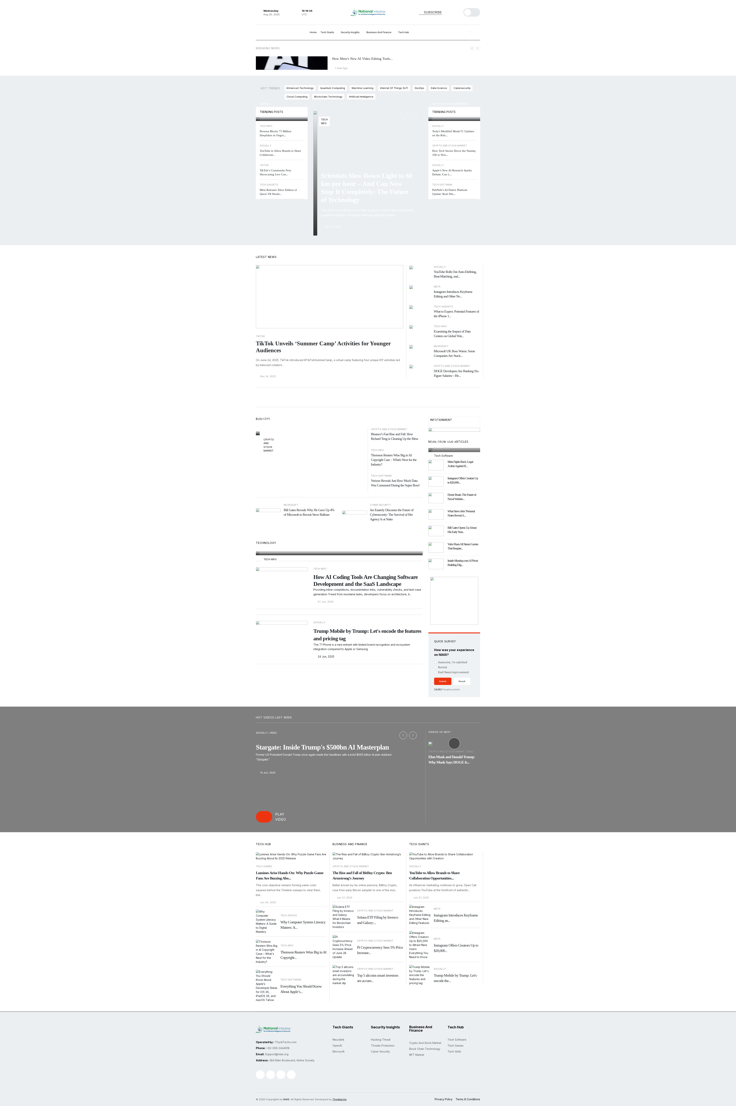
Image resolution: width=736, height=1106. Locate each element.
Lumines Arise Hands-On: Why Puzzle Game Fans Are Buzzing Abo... (289, 875)
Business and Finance (379, 32)
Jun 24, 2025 (267, 902)
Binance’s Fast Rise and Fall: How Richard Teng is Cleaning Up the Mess (394, 436)
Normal (442, 667)
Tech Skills (454, 1051)
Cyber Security (380, 1051)
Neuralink (338, 1039)
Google (265, 103)
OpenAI (337, 1045)
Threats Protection (382, 1045)
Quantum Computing (332, 87)
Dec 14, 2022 (332, 226)
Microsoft (338, 1051)
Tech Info (377, 450)
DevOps (419, 87)
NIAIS (286, 1099)
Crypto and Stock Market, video (451, 751)
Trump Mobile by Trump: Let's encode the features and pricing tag (367, 634)
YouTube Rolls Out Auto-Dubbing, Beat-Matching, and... (455, 274)
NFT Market (416, 1054)
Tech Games (264, 866)
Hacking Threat (380, 1039)
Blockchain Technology (328, 96)
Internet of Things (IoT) (394, 87)
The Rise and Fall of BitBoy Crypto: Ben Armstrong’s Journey (306, 416)
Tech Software (381, 475)
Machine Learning (362, 87)
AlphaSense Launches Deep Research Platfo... (450, 437)
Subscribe (432, 12)
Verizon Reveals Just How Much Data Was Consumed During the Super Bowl (395, 483)
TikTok (260, 336)
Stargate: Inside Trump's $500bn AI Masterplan (322, 747)
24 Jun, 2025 (325, 656)
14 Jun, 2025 (267, 772)
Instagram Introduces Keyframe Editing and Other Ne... (453, 294)
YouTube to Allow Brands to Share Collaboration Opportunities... (434, 875)
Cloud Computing (297, 96)
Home (313, 32)
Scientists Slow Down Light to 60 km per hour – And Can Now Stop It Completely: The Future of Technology (366, 187)
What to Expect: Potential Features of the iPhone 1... (456, 314)
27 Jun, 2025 (273, 428)
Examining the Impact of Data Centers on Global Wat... (452, 333)
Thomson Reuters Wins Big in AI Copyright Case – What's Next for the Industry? (393, 459)
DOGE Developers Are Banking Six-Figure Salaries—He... (456, 373)
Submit (442, 681)
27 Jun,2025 (275, 546)
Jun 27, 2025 (344, 897)
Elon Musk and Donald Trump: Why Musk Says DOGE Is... (451, 759)
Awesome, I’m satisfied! (452, 662)
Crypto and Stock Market (450, 103)
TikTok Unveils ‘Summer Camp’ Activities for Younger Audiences (323, 346)
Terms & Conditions (468, 1099)
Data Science (439, 87)
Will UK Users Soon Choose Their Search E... (280, 112)
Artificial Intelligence (361, 96)
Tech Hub (404, 32)
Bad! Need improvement (453, 672)
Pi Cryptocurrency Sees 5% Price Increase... (451, 112)
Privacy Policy (444, 1099)
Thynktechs (339, 1099)
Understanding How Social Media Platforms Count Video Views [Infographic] (335, 531)
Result (462, 681)
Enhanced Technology (300, 87)
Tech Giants (327, 32)
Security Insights (350, 32)
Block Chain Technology (424, 1048)
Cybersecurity (462, 87)
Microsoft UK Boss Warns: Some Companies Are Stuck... (454, 353)
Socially (415, 866)
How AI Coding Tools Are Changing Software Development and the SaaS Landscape (365, 580)
